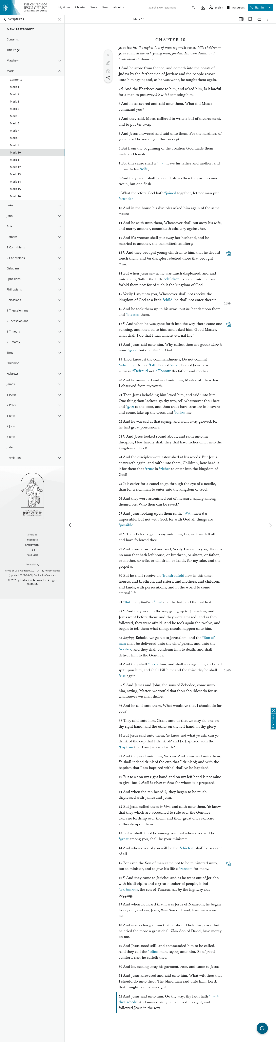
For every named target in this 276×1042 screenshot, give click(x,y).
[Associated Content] (228, 253)
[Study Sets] (241, 19)
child (168, 299)
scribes (125, 649)
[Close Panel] (59, 19)
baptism (126, 747)
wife (144, 169)
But (127, 602)
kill (152, 365)
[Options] (268, 19)
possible (126, 525)
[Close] (108, 54)
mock (154, 664)
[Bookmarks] (250, 19)
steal (174, 365)
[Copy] (108, 71)
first (158, 602)
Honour (164, 371)
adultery (127, 365)
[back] (5, 19)
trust (150, 468)
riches (165, 468)
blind (154, 951)
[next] (270, 525)
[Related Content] (259, 19)
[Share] (108, 77)
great (124, 839)
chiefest (187, 848)
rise (123, 675)
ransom (186, 868)
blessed (133, 314)
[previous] (70, 525)
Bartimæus (129, 889)
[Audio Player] (262, 1028)
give (130, 406)
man (161, 163)
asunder (126, 198)
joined (171, 193)
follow (180, 412)
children (172, 279)
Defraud (141, 371)
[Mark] (108, 63)
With (188, 513)
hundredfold (173, 575)
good (133, 350)
